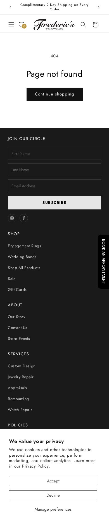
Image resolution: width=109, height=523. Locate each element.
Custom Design (21, 366)
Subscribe (54, 202)
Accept (53, 481)
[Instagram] (12, 218)
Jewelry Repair (21, 377)
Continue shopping (54, 94)
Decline (53, 495)
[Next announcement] (99, 7)
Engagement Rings (24, 246)
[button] (11, 24)
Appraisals (17, 388)
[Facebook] (24, 218)
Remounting (18, 398)
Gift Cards (17, 289)
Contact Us (17, 327)
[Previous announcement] (10, 7)
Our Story (16, 316)
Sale (11, 278)
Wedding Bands (22, 257)
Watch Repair (20, 409)
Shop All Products (24, 267)
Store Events (19, 338)
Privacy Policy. (36, 466)
